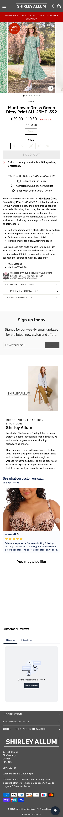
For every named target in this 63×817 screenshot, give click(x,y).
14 (31, 146)
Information (12, 714)
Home (31, 101)
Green (30, 131)
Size (31, 140)
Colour (31, 125)
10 (14, 146)
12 (22, 146)
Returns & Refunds (19, 284)
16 (39, 146)
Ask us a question (19, 297)
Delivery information (22, 291)
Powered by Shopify (31, 814)
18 (47, 146)
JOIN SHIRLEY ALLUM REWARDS (24, 729)
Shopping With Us (16, 721)
